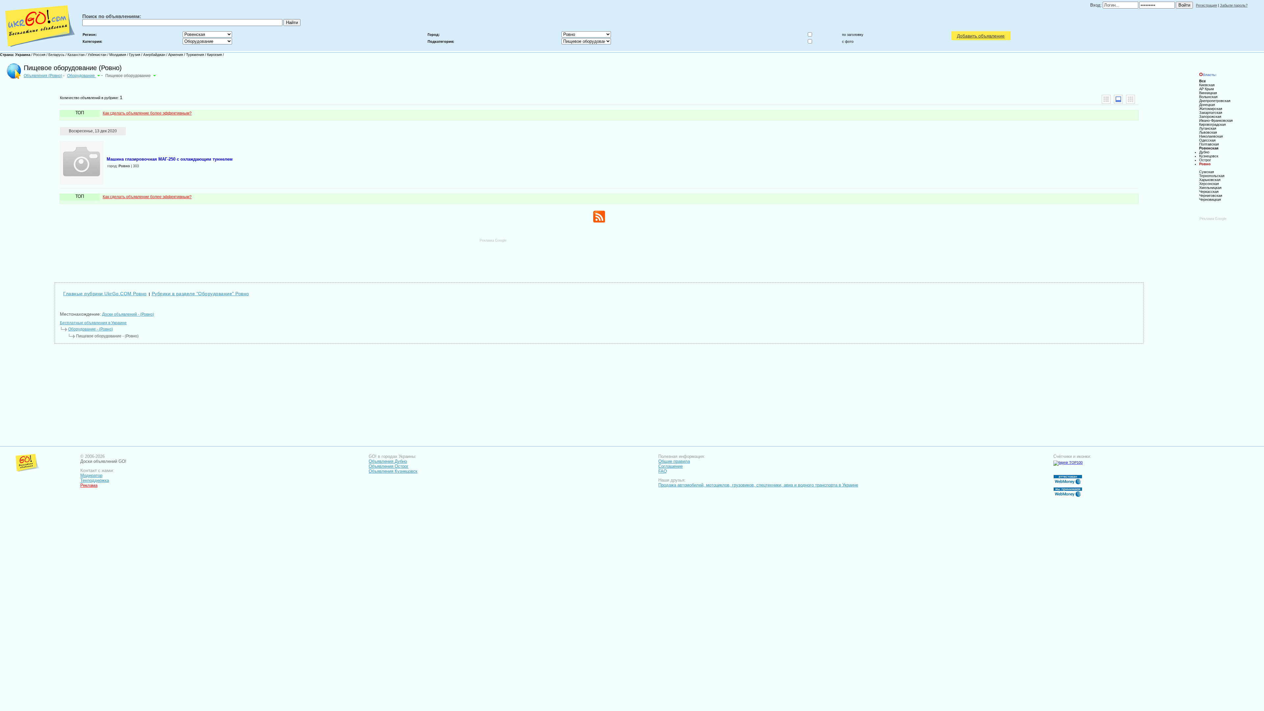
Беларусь (56, 55)
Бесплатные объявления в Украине (93, 323)
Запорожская (1210, 116)
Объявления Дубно (388, 461)
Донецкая (1207, 105)
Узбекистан (97, 55)
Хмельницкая (1210, 188)
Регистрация (1206, 5)
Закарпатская (1210, 113)
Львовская (1208, 132)
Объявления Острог (388, 466)
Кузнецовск (1208, 156)
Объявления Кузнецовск (393, 471)
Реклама (88, 485)
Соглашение (670, 466)
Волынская (1208, 97)
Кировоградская (1212, 124)
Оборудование (81, 75)
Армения (175, 55)
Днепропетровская (1214, 101)
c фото (848, 41)
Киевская (1207, 85)
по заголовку (852, 35)
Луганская (1207, 128)
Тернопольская (1211, 176)
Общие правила (674, 461)
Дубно (1204, 152)
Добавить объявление (981, 36)
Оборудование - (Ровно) (90, 329)
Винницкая (1208, 93)
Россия (39, 55)
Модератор (91, 475)
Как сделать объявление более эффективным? (147, 113)
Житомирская (1210, 109)
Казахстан (76, 55)
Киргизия (214, 55)
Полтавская (1209, 144)
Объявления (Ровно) (43, 75)
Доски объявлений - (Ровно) (128, 314)
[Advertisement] (599, 257)
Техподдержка (94, 480)
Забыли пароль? (1234, 5)
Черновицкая (1210, 199)
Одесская (1207, 140)
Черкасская (1209, 192)
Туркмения (195, 55)
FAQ (662, 471)
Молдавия (117, 55)
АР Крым (1206, 89)
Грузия (134, 55)
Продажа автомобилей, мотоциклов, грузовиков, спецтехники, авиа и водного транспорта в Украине (758, 485)
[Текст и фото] (1118, 99)
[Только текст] (1106, 99)
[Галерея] (1130, 99)
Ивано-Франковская (1216, 120)
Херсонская (1209, 184)
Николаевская (1211, 136)
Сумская (1206, 172)
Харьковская (1210, 180)
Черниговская (1210, 196)
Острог (1205, 160)
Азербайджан (154, 55)
